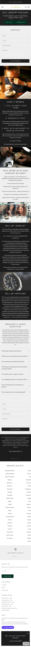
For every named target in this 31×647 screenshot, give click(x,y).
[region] (15, 551)
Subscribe (7, 576)
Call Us (9, 22)
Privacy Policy (5, 590)
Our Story (4, 585)
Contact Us (21, 22)
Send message (15, 60)
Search (3, 587)
